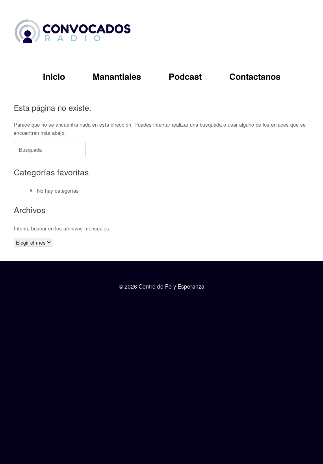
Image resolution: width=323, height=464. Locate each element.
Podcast (185, 76)
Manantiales (117, 76)
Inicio (54, 76)
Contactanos (254, 76)
